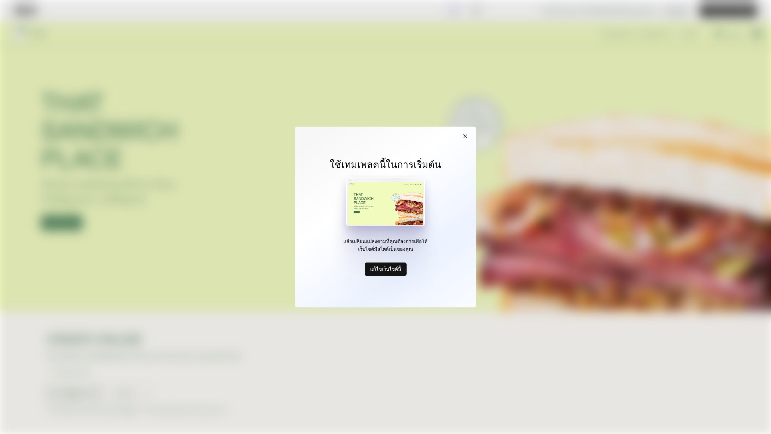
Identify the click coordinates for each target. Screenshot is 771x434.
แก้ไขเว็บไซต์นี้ (385, 269)
